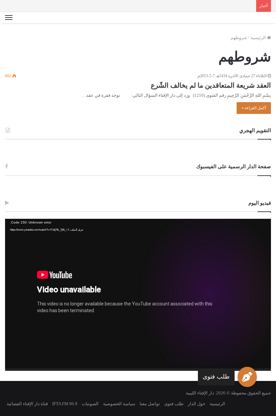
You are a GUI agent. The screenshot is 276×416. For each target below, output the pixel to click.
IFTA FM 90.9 (64, 403)
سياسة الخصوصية (119, 403)
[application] (138, 294)
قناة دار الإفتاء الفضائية (27, 403)
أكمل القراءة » (254, 108)
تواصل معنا (150, 403)
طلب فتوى (216, 376)
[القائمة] (8, 18)
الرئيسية (258, 37)
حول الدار (196, 403)
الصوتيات (90, 403)
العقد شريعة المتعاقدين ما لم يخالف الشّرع (211, 85)
